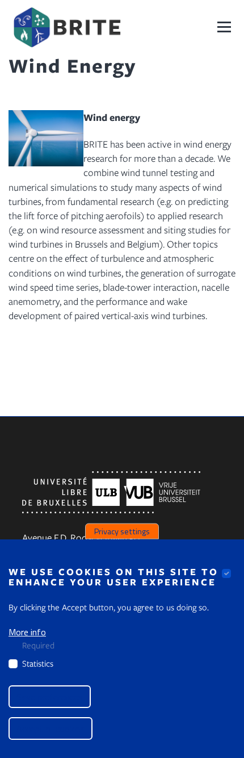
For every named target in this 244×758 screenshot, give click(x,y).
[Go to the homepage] (66, 27)
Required (38, 645)
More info (27, 632)
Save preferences (49, 696)
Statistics (37, 663)
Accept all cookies (50, 728)
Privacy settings (122, 531)
